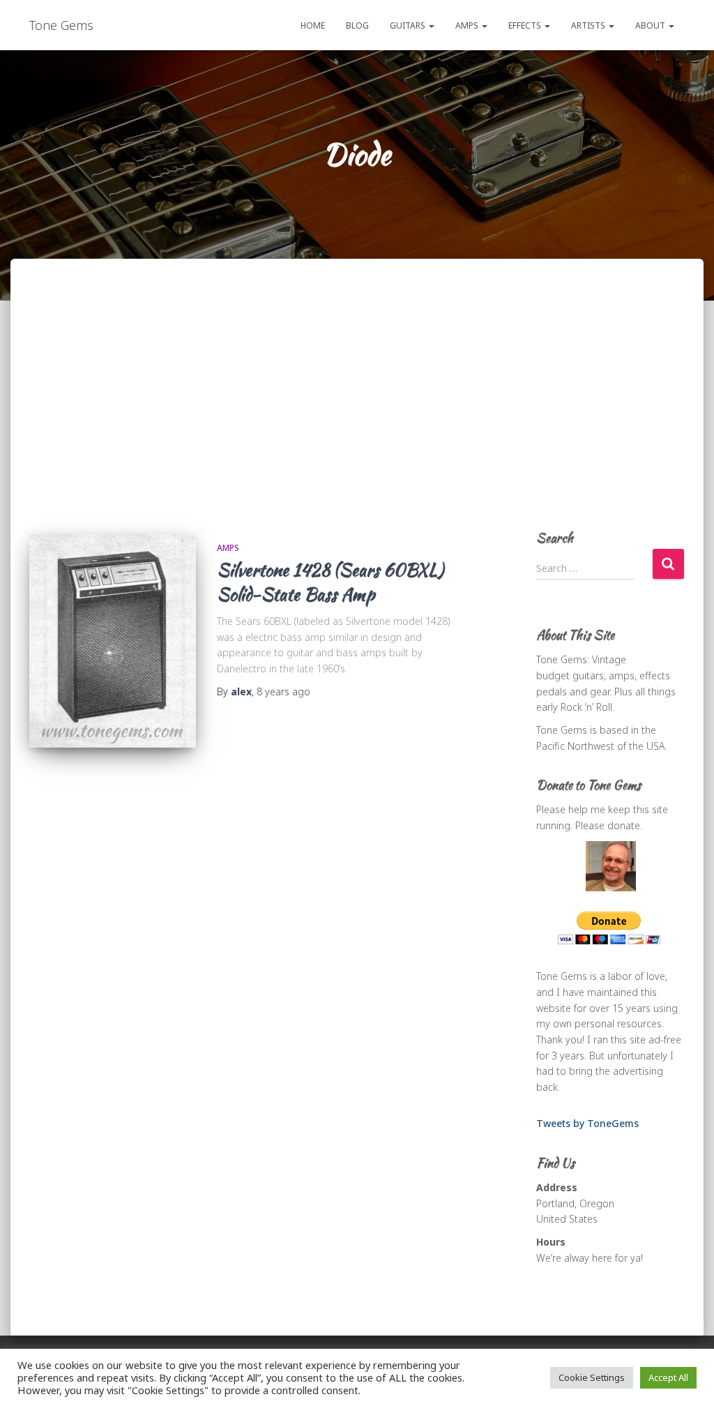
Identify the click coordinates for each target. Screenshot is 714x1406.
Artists (589, 25)
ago (283, 691)
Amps (467, 25)
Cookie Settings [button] (592, 1377)
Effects (525, 25)
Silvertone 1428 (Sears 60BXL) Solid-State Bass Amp (330, 582)
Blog (357, 25)
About (651, 25)
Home (313, 25)
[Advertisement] (357, 408)
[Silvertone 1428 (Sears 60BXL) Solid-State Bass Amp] (112, 641)
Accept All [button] (668, 1377)
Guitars (408, 25)
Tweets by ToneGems (587, 1123)
